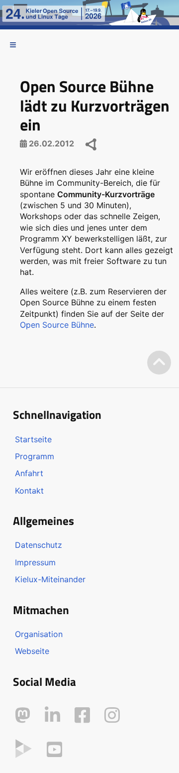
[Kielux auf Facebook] (82, 715)
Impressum (35, 562)
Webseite (32, 651)
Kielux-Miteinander (50, 579)
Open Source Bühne (57, 325)
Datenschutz (38, 545)
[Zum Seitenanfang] (159, 363)
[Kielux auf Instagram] (112, 715)
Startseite (33, 439)
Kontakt (29, 491)
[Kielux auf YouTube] (54, 750)
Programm (34, 456)
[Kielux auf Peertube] (23, 747)
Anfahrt (29, 473)
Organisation (39, 634)
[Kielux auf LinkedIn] (52, 715)
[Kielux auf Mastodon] (22, 715)
